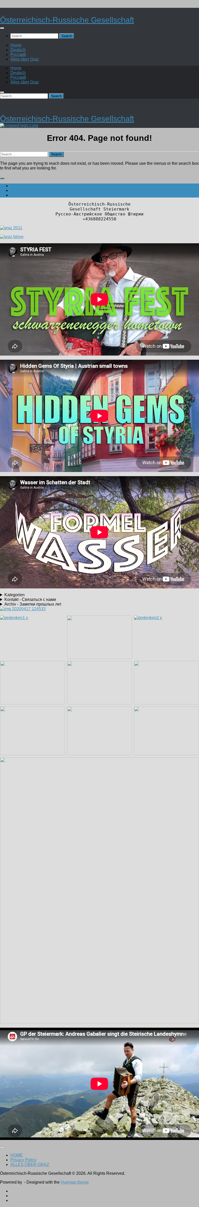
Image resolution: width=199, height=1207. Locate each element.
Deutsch (18, 50)
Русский (18, 54)
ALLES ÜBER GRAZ (29, 1164)
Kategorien (14, 595)
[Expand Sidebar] (2, 178)
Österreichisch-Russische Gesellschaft (67, 20)
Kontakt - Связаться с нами (30, 599)
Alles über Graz (24, 59)
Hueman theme (75, 1182)
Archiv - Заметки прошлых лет (32, 604)
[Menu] (2, 28)
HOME (16, 1155)
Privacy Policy (23, 1160)
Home (16, 45)
